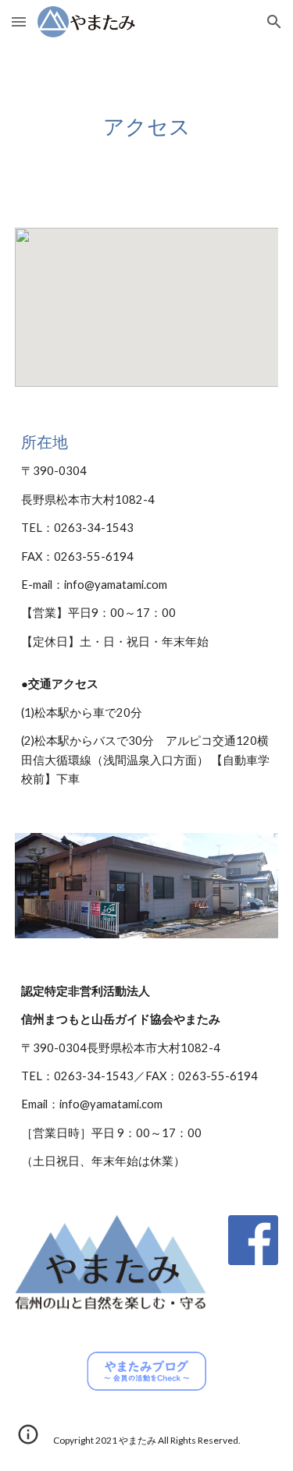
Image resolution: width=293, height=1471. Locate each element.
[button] (19, 21)
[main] (147, 126)
